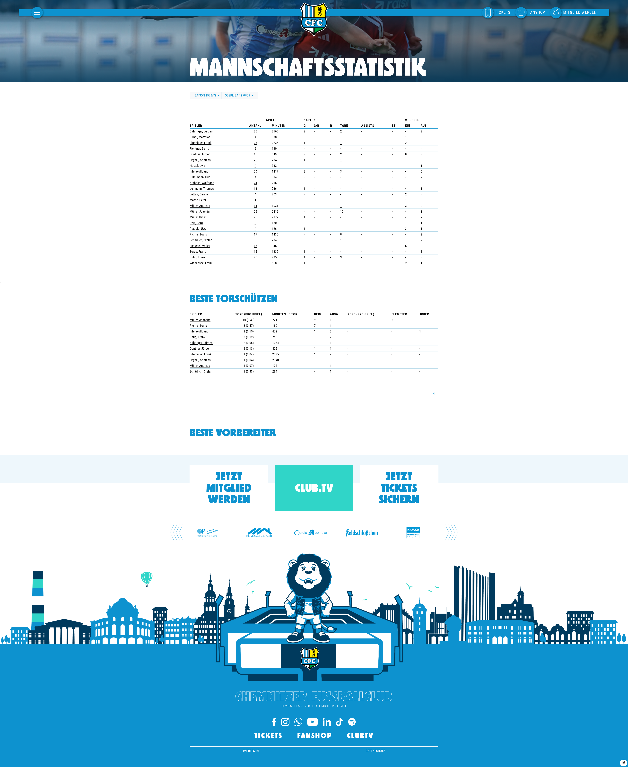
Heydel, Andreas (200, 160)
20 (255, 171)
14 (255, 206)
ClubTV (360, 736)
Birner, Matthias (200, 137)
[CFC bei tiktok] (339, 722)
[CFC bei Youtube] (312, 722)
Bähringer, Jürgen (201, 131)
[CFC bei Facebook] (274, 722)
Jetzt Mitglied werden (229, 489)
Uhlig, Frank (197, 257)
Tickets (268, 736)
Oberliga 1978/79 (238, 95)
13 (255, 189)
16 (255, 154)
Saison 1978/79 (206, 95)
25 (255, 131)
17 (255, 234)
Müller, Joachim (200, 211)
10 (341, 211)
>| (1, 283)
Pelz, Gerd (196, 223)
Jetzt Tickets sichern (399, 489)
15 (255, 246)
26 (255, 143)
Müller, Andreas (200, 206)
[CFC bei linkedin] (327, 722)
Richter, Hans (198, 234)
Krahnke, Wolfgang (202, 183)
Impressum (251, 751)
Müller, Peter (198, 217)
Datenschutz (375, 751)
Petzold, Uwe (198, 229)
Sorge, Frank (198, 251)
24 (255, 183)
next (451, 532)
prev (177, 532)
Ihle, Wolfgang (199, 171)
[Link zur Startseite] (314, 35)
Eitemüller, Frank (200, 143)
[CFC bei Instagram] (285, 722)
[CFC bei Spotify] (352, 722)
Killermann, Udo (200, 177)
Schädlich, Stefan (201, 240)
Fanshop (314, 736)
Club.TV (314, 489)
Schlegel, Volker (200, 246)
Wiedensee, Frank (201, 263)
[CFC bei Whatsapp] (298, 722)
